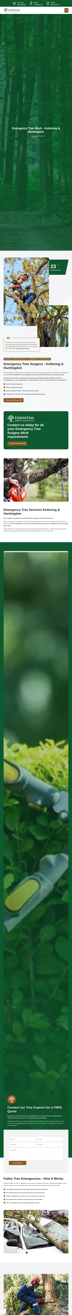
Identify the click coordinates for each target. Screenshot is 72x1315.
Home (29, 136)
